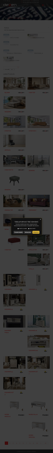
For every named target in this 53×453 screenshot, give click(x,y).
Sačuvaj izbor (28, 232)
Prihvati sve (36, 232)
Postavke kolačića (18, 232)
